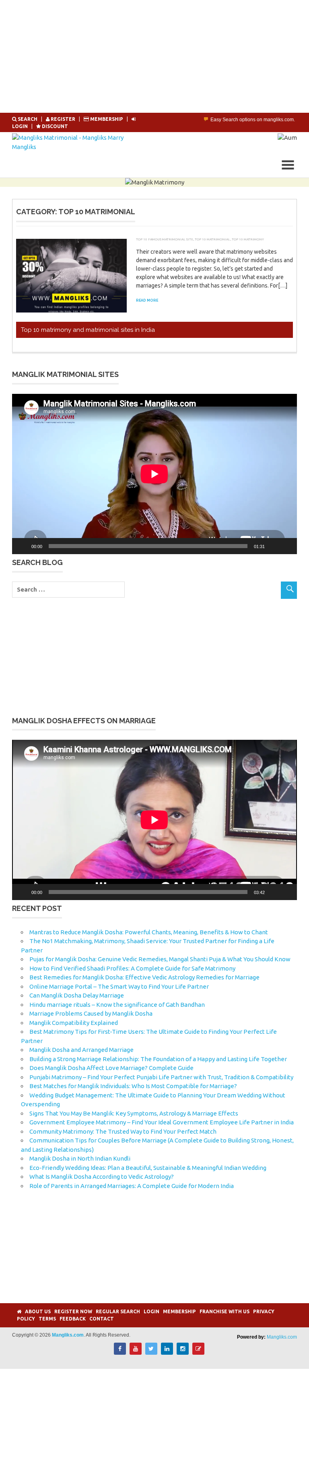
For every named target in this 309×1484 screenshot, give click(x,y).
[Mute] (274, 546)
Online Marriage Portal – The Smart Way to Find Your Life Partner (119, 986)
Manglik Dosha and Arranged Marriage (81, 1049)
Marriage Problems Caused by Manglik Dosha (90, 1013)
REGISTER (62, 119)
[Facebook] (120, 1352)
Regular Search (118, 1311)
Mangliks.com (282, 1337)
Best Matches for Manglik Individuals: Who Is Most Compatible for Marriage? (133, 1085)
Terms (47, 1318)
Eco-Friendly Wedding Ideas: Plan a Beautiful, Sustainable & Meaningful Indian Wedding (147, 1167)
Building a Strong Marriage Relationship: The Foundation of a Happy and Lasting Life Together (158, 1059)
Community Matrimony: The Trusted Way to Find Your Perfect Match (122, 1131)
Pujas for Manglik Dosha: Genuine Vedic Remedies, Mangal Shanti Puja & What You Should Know (159, 959)
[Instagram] (183, 1352)
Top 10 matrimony (248, 239)
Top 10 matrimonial (212, 239)
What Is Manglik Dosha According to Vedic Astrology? (101, 1176)
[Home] (19, 1311)
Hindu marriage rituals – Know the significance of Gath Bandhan (117, 1004)
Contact (101, 1318)
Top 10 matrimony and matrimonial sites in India (88, 329)
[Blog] (198, 1352)
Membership (106, 119)
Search (27, 119)
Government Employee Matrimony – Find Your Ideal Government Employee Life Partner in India (161, 1122)
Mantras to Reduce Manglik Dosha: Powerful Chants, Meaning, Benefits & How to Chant (148, 932)
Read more (147, 300)
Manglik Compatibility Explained (73, 1022)
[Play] (23, 546)
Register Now (73, 1311)
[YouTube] (136, 1352)
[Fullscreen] (286, 546)
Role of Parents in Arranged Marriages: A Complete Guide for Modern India (131, 1185)
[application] (154, 474)
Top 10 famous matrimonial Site (164, 239)
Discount (54, 126)
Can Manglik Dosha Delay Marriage (76, 995)
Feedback (73, 1318)
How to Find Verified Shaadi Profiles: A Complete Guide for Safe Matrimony (132, 968)
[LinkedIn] (167, 1352)
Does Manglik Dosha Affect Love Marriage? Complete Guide (111, 1067)
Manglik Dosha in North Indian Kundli (79, 1158)
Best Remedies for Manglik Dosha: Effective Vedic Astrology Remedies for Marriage (144, 977)
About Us (38, 1311)
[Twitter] (151, 1352)
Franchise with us (224, 1311)
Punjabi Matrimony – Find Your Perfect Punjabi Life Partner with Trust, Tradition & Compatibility (161, 1077)
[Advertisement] (154, 56)
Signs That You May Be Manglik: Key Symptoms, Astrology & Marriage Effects (133, 1113)
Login (151, 1311)
